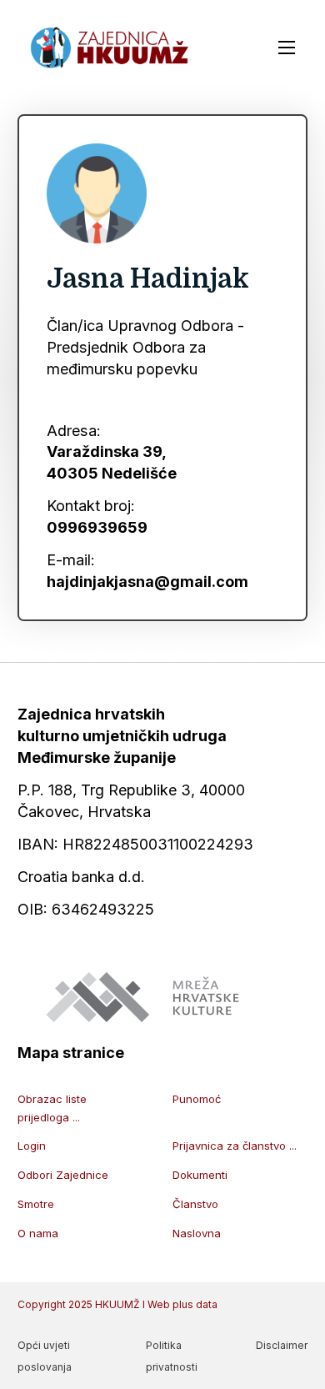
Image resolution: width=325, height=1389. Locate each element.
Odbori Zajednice (63, 1174)
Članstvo (195, 1204)
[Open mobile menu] (286, 47)
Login (32, 1145)
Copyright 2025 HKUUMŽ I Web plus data (118, 1304)
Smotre (36, 1204)
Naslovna (196, 1233)
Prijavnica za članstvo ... (234, 1145)
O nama (38, 1233)
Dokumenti (200, 1174)
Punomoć (196, 1099)
